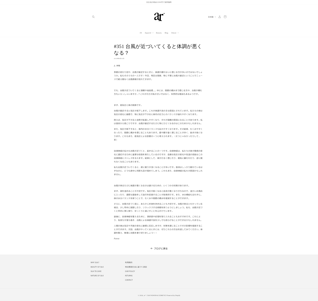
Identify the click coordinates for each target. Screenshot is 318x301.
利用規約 (128, 262)
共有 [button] (118, 65)
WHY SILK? (95, 262)
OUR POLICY (130, 271)
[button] (93, 17)
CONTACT (129, 279)
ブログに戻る (161, 248)
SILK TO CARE (96, 271)
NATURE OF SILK (97, 275)
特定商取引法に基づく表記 (136, 266)
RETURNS (128, 275)
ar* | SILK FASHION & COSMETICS (155, 295)
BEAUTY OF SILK (97, 266)
